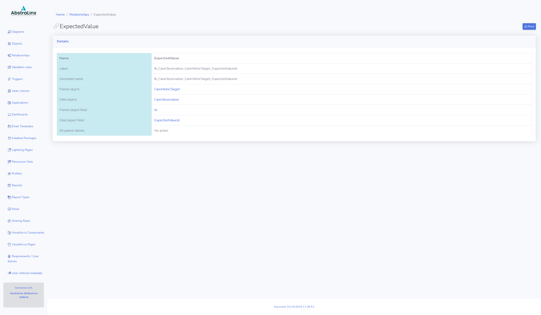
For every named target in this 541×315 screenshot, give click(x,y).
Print (530, 26)
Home (60, 14)
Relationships (79, 14)
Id (155, 110)
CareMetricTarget (167, 89)
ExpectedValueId (166, 120)
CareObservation (166, 99)
